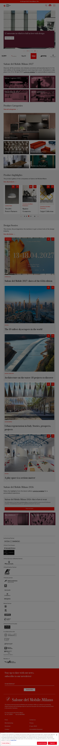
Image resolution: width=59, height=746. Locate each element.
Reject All (52, 743)
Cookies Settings (5, 743)
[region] (29, 739)
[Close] (56, 734)
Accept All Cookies (42, 743)
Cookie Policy (13, 740)
